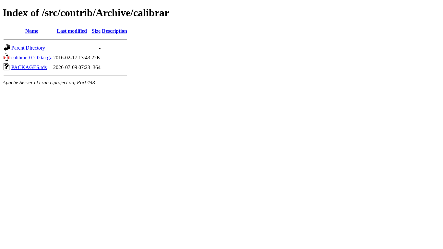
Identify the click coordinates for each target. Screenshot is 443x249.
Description (114, 31)
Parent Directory (28, 48)
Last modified (72, 31)
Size (96, 31)
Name (31, 31)
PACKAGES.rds (29, 67)
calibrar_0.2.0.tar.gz (31, 57)
